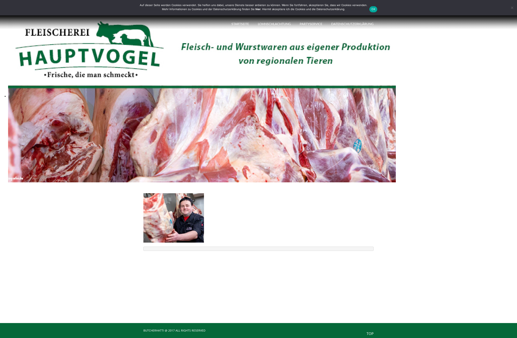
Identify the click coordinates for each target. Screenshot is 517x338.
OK (373, 9)
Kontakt (274, 288)
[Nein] (512, 8)
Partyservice (311, 24)
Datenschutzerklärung (352, 24)
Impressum (276, 295)
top (370, 333)
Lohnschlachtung (274, 24)
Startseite (240, 24)
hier (258, 9)
